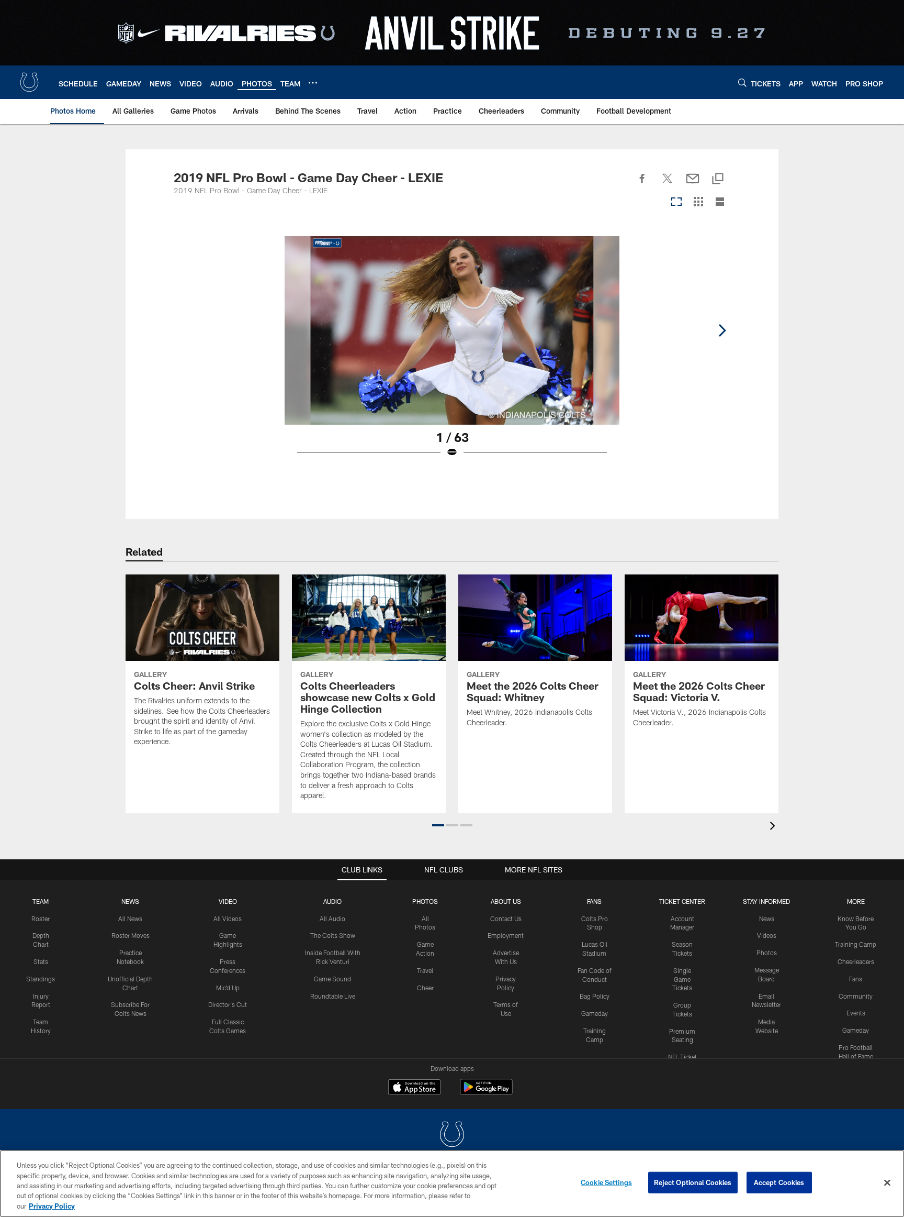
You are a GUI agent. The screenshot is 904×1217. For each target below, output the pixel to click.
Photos (425, 901)
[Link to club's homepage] (29, 82)
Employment (506, 935)
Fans (855, 978)
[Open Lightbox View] (452, 353)
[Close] (887, 1182)
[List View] (719, 202)
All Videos (227, 918)
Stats (40, 961)
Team (40, 901)
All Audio (332, 918)
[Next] (722, 330)
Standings (40, 978)
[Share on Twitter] (667, 184)
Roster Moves (130, 935)
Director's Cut (227, 1004)
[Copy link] (717, 179)
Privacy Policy (52, 1206)
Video (228, 901)
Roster (40, 918)
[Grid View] (698, 202)
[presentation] (774, 827)
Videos (766, 935)
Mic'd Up (228, 987)
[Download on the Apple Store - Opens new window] (414, 1088)
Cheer (425, 987)
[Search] (742, 82)
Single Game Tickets (682, 979)
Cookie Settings (606, 1182)
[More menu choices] (313, 83)
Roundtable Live (332, 996)
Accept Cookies (779, 1182)
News (130, 901)
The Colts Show (332, 935)
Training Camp (855, 944)
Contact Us (506, 918)
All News (130, 918)
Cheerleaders (856, 961)
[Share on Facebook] (642, 184)
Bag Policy (594, 996)
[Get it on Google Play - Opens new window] (486, 1092)
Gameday (594, 1013)
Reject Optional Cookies (693, 1182)
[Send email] (692, 184)
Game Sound (332, 978)
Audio (332, 901)
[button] (438, 825)
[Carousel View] (676, 202)
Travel (425, 970)
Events (855, 1012)
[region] (452, 1183)
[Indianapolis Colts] (452, 1136)
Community (856, 996)
